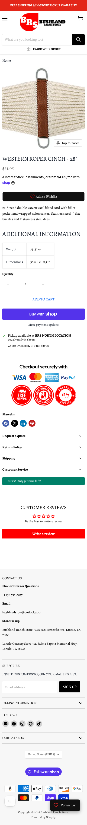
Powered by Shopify (43, 817)
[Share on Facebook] (5, 423)
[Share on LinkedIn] (23, 423)
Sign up (70, 686)
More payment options (43, 325)
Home (6, 61)
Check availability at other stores (28, 345)
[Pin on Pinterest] (32, 423)
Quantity (7, 274)
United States (41, 754)
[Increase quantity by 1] (43, 284)
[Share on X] (14, 423)
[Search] (78, 39)
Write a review (43, 533)
